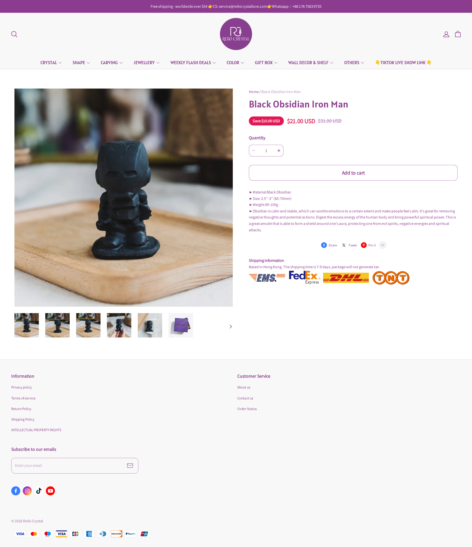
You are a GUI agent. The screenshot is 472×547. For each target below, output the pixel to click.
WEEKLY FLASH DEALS (190, 62)
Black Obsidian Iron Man (281, 91)
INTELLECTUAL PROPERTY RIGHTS (36, 429)
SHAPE (79, 62)
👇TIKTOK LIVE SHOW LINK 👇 (403, 62)
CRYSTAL (48, 62)
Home (254, 91)
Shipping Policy (22, 419)
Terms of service (23, 398)
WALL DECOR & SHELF (308, 62)
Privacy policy (21, 387)
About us (243, 387)
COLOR (233, 62)
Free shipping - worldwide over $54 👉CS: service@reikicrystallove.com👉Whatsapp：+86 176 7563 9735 (236, 6)
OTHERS (351, 62)
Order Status (247, 408)
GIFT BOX (264, 62)
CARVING (109, 62)
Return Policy (21, 408)
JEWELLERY (144, 62)
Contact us (245, 398)
